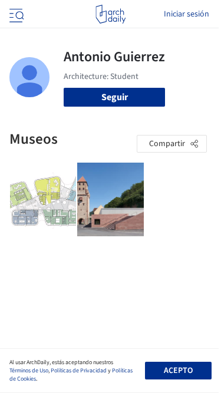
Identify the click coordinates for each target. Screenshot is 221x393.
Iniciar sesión (186, 14)
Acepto (178, 371)
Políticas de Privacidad (79, 370)
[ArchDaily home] (110, 14)
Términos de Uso (28, 370)
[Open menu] (15, 14)
